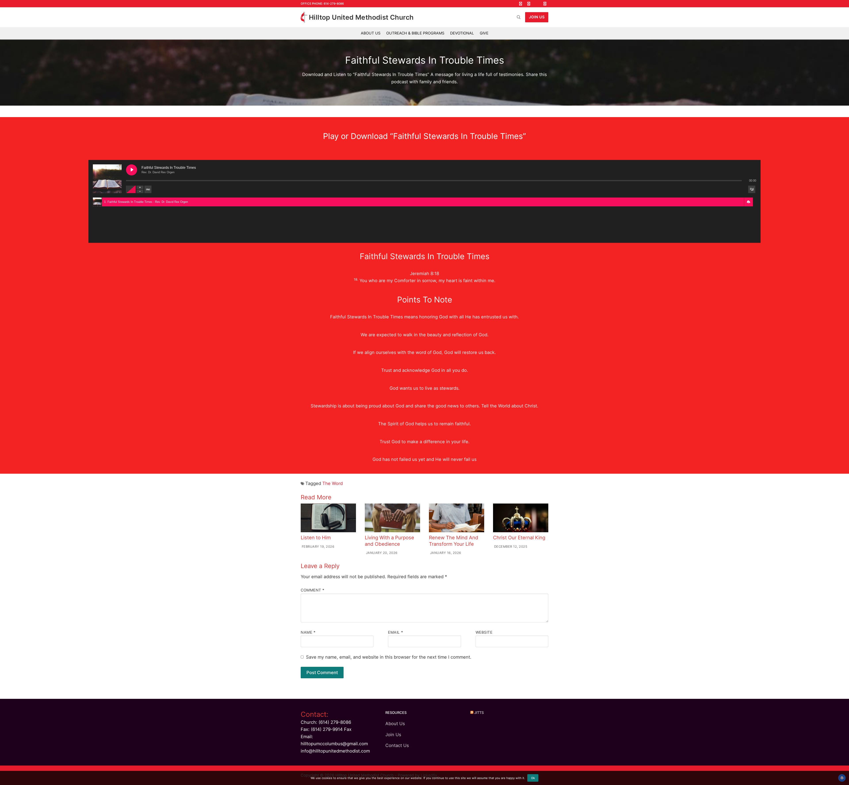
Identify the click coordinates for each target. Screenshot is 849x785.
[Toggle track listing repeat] (147, 189)
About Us (395, 723)
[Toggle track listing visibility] (751, 189)
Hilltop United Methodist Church (361, 17)
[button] (748, 202)
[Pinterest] (544, 3)
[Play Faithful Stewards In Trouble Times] (131, 169)
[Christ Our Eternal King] (520, 518)
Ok (533, 778)
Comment (313, 590)
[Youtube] (536, 3)
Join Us (537, 17)
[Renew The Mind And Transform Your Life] (456, 518)
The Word (332, 483)
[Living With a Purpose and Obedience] (392, 518)
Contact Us (397, 745)
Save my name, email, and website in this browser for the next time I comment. (388, 657)
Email (395, 632)
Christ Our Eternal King (519, 537)
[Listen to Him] (328, 518)
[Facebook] (520, 3)
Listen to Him (316, 537)
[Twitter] (528, 3)
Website (484, 632)
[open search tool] (519, 17)
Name (308, 632)
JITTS (479, 712)
